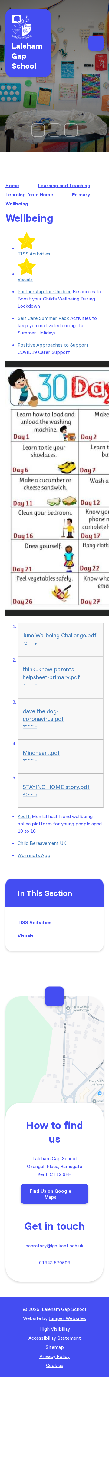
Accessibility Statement (54, 1338)
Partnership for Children (44, 291)
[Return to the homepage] (28, 27)
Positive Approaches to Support (53, 345)
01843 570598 (54, 1263)
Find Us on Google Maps (50, 1194)
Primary (81, 194)
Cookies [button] (54, 1365)
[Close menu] (96, 43)
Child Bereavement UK (42, 843)
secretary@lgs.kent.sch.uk (55, 1245)
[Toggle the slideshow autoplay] (54, 130)
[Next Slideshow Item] (71, 130)
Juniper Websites (67, 1318)
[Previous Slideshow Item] (38, 130)
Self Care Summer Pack (43, 318)
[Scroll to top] (54, 996)
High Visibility (54, 1329)
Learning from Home (29, 194)
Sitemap (54, 1347)
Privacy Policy (54, 1356)
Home (12, 185)
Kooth (24, 816)
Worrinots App (34, 855)
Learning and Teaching (64, 185)
